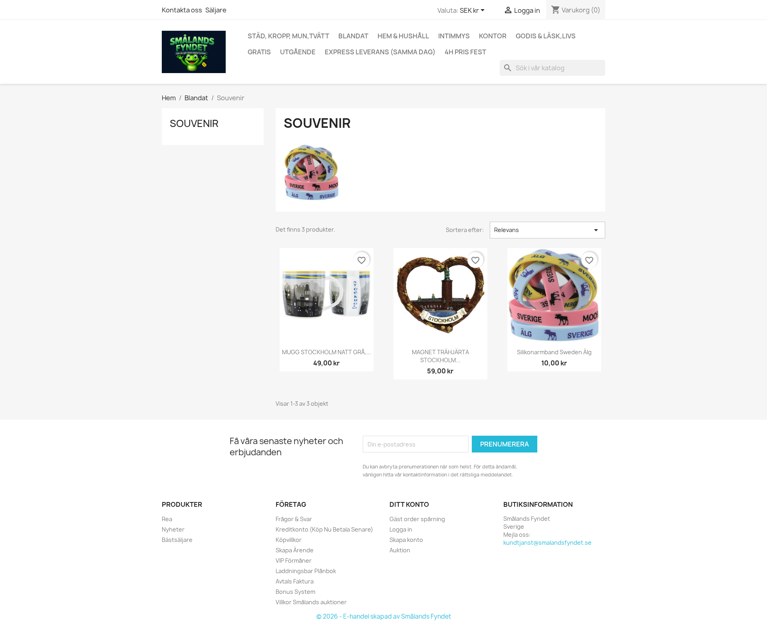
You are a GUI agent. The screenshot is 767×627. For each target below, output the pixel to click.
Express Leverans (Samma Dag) (380, 52)
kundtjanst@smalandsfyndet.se (547, 542)
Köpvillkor (289, 540)
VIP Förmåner (294, 560)
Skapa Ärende (295, 550)
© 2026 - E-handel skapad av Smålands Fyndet (383, 616)
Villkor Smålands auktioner (311, 602)
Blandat (353, 36)
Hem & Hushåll (403, 36)
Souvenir (194, 123)
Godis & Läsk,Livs (546, 36)
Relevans (547, 230)
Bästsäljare (177, 540)
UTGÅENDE (298, 52)
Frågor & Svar (294, 519)
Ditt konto (409, 504)
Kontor (493, 36)
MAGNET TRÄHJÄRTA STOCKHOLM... (440, 356)
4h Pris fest (465, 52)
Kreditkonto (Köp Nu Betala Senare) (324, 529)
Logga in (400, 529)
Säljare (216, 10)
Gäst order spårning (417, 519)
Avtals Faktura (295, 581)
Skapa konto (406, 540)
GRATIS (259, 52)
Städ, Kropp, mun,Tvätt (288, 36)
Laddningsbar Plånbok (306, 571)
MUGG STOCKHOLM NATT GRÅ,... (326, 352)
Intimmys (454, 36)
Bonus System (295, 591)
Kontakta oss (182, 10)
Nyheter (173, 529)
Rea (167, 519)
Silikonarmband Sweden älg (554, 352)
